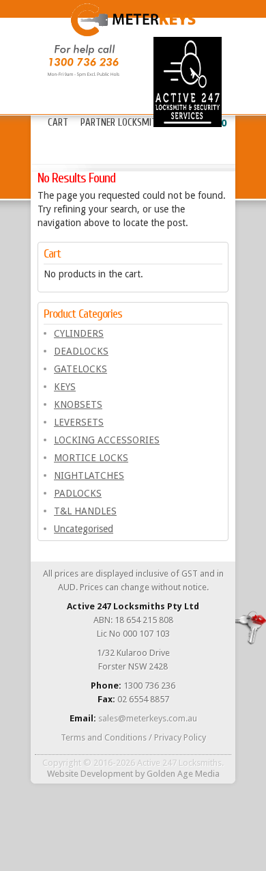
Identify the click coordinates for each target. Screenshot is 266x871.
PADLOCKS (78, 493)
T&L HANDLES (85, 511)
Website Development (90, 774)
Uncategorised (83, 528)
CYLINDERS (79, 333)
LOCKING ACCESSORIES (107, 439)
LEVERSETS (79, 422)
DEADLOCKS (81, 351)
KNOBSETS (78, 404)
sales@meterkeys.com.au (147, 718)
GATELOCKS (80, 368)
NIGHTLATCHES (89, 475)
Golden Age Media (183, 774)
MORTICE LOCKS (91, 457)
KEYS (65, 386)
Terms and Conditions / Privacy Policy (133, 737)
